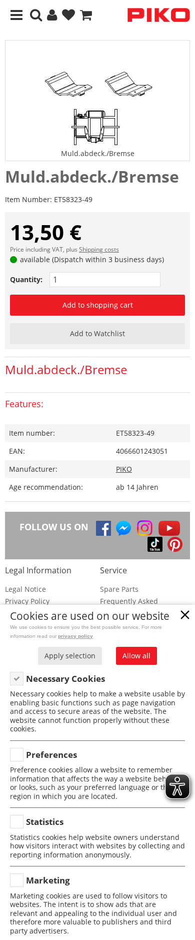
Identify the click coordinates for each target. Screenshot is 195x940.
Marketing (48, 880)
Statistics (45, 821)
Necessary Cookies (65, 678)
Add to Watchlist (97, 333)
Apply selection (70, 655)
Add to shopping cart (97, 305)
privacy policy (75, 636)
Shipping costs (99, 249)
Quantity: (26, 279)
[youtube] (169, 528)
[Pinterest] (175, 544)
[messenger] (123, 528)
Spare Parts (119, 589)
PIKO (124, 469)
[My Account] (52, 15)
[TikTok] (155, 544)
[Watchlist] (69, 15)
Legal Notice (25, 589)
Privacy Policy (27, 601)
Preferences (51, 754)
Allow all (136, 655)
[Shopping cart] (86, 15)
